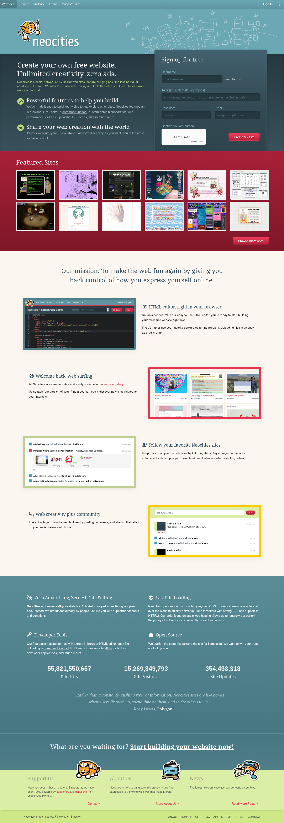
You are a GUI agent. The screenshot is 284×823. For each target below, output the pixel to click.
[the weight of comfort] (35, 216)
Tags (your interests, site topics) (183, 90)
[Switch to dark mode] (279, 4)
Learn (53, 4)
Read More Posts (244, 803)
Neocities (29, 816)
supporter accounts (126, 610)
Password (168, 108)
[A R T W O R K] (164, 216)
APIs (108, 648)
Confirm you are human (178, 126)
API (215, 817)
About (173, 817)
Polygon (164, 708)
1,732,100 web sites (71, 81)
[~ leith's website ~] (249, 216)
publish (158, 643)
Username (169, 72)
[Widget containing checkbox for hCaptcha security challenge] (184, 137)
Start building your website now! (182, 746)
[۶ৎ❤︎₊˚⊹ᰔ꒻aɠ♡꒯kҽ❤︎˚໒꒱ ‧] (121, 216)
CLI (197, 817)
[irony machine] (78, 185)
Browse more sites (251, 240)
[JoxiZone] (207, 216)
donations (39, 615)
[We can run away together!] (121, 185)
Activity (39, 4)
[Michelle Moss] (78, 216)
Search (24, 4)
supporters (63, 792)
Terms (239, 817)
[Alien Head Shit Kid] (35, 185)
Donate (93, 803)
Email (218, 108)
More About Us (166, 803)
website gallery (113, 384)
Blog (206, 817)
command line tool (74, 112)
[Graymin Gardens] (164, 185)
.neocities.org (233, 79)
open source (45, 816)
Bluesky (76, 816)
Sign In (268, 4)
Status (226, 817)
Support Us (69, 4)
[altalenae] (249, 185)
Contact (254, 817)
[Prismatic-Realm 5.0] (207, 185)
